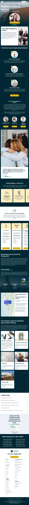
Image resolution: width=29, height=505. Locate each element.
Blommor (16, 475)
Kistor (16, 473)
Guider (16, 478)
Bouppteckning (8, 480)
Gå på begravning (17, 481)
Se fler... (7, 476)
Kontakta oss (7, 462)
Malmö (7, 469)
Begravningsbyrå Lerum (20, 442)
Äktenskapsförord (8, 490)
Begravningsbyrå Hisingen (20, 439)
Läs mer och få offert (6, 248)
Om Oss (7, 459)
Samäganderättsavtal (9, 492)
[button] (27, 281)
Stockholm (7, 466)
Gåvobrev (7, 485)
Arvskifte (7, 482)
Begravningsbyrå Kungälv (20, 444)
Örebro (7, 474)
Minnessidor (16, 486)
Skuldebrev (7, 487)
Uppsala (7, 471)
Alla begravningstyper (18, 470)
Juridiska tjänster (7, 479)
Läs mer (2, 275)
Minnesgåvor (17, 484)
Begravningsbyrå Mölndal (7, 444)
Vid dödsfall (16, 468)
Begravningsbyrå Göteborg (8, 439)
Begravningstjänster (18, 459)
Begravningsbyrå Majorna (7, 442)
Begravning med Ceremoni (18, 462)
